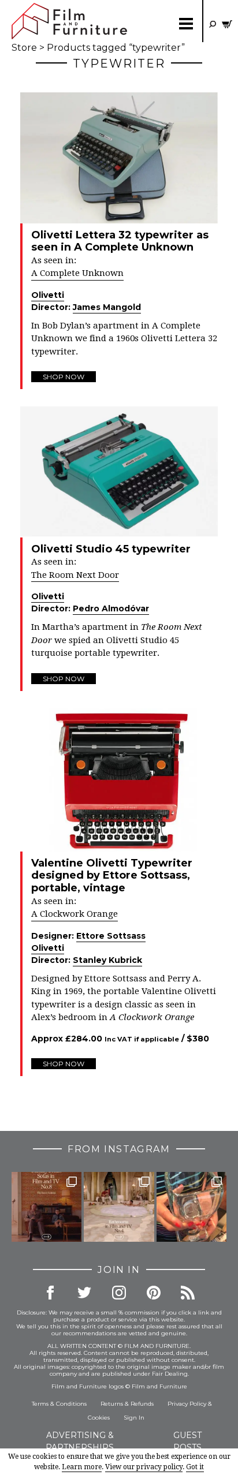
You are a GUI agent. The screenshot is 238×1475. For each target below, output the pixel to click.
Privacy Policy (187, 1403)
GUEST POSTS (187, 1441)
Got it (195, 1467)
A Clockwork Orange (74, 914)
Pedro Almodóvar (111, 608)
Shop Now (63, 376)
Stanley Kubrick (107, 960)
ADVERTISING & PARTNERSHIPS (80, 1441)
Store (24, 47)
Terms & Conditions (59, 1403)
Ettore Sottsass (111, 936)
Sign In (134, 1417)
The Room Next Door (75, 575)
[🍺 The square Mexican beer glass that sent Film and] (191, 1207)
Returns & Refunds (127, 1403)
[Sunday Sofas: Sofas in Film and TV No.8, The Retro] (46, 1207)
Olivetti (47, 295)
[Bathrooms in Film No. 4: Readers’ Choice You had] (119, 1207)
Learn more (82, 1467)
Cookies (99, 1417)
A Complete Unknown (77, 273)
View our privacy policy (144, 1467)
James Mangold (107, 307)
